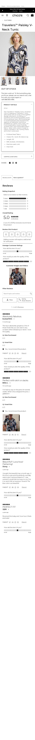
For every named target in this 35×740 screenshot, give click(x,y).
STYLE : (6, 108)
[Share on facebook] (10, 163)
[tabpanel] (17, 359)
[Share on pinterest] (16, 163)
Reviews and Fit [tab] (7, 177)
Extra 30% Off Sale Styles (17, 9)
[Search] (28, 15)
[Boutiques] (7, 15)
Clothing (8, 20)
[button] (32, 15)
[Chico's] (17, 15)
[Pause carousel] (33, 10)
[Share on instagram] (13, 163)
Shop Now (15, 11)
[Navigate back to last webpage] (3, 20)
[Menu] (2, 15)
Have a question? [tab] (18, 177)
